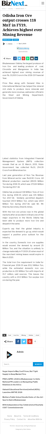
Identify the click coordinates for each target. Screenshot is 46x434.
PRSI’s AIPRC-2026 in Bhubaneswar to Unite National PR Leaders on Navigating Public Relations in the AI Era (21, 382)
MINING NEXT (7, 40)
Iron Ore (16, 335)
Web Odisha (27, 429)
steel (37, 335)
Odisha (15, 40)
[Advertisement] (23, 130)
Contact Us (21, 419)
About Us (17, 416)
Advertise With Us (35, 419)
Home (9, 416)
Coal (9, 335)
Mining (23, 335)
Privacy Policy (9, 419)
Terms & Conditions (31, 416)
